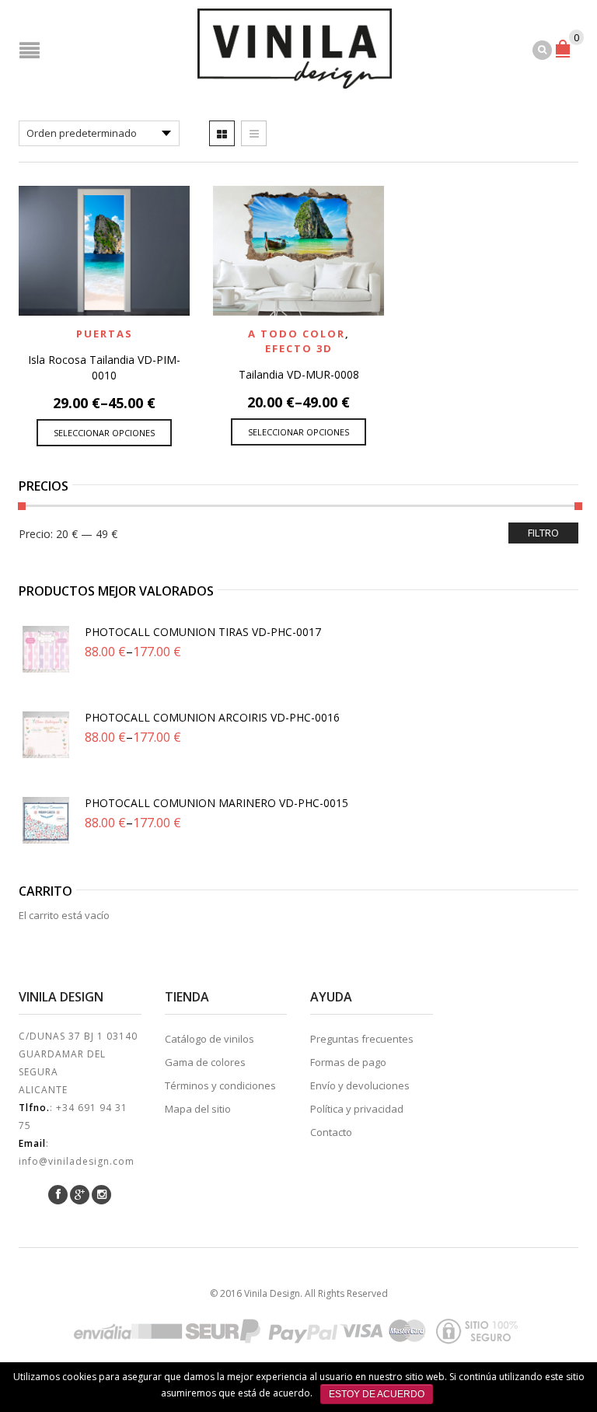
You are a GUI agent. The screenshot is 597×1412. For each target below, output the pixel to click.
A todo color (296, 334)
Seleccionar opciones (104, 433)
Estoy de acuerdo (376, 1394)
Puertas (104, 334)
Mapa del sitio (198, 1109)
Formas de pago (348, 1062)
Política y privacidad (356, 1109)
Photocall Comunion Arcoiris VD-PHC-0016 (212, 717)
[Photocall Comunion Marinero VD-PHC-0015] (46, 820)
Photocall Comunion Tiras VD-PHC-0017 (203, 631)
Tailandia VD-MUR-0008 (299, 374)
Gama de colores (205, 1062)
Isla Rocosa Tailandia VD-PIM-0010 (104, 367)
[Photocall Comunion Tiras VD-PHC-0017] (46, 649)
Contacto (331, 1132)
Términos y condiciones (220, 1085)
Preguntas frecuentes (362, 1039)
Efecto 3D (299, 348)
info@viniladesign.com (76, 1161)
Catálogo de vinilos (209, 1039)
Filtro (543, 533)
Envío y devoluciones (360, 1085)
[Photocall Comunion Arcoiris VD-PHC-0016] (46, 735)
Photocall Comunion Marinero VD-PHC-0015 (216, 802)
